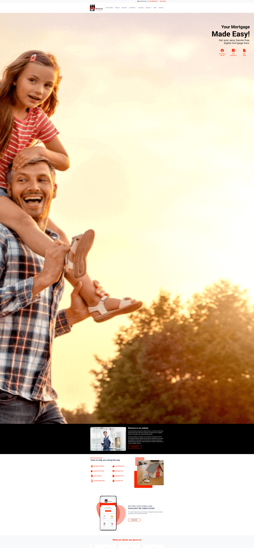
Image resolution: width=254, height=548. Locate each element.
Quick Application (119, 466)
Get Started (134, 447)
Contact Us (161, 7)
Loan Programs (98, 475)
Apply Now (163, 1)
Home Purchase (109, 7)
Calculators (140, 7)
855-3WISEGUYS (154, 1)
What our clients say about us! (127, 540)
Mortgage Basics (119, 475)
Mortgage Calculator (99, 466)
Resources (148, 7)
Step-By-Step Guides (99, 471)
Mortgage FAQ (119, 480)
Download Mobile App (99, 480)
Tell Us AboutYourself (222, 54)
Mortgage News (119, 471)
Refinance (117, 7)
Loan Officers (132, 7)
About (155, 7)
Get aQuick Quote (233, 54)
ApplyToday (244, 54)
